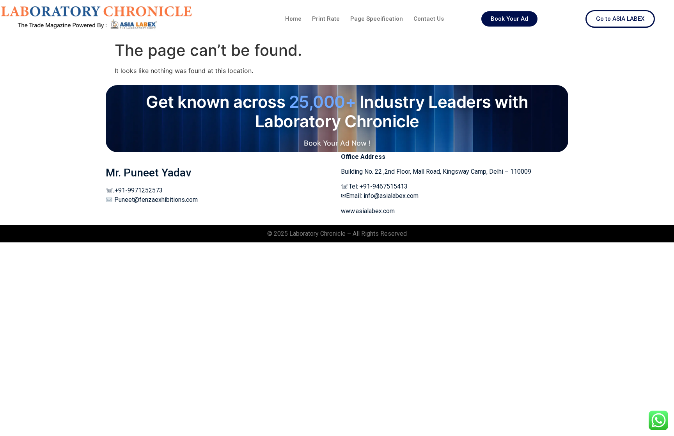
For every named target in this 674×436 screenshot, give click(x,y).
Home (293, 18)
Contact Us (428, 18)
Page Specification (376, 18)
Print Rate (326, 18)
